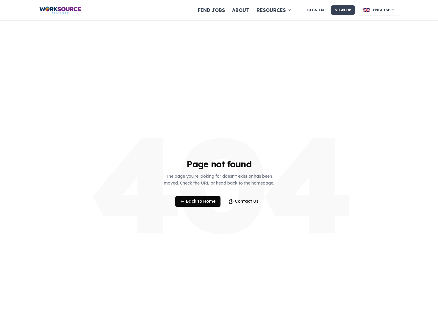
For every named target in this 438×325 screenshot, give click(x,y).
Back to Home (201, 201)
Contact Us (246, 201)
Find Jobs (211, 10)
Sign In (315, 10)
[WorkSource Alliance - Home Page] (60, 10)
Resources (271, 10)
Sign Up (343, 10)
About (240, 10)
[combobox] (379, 10)
